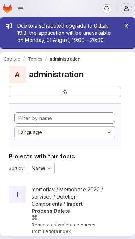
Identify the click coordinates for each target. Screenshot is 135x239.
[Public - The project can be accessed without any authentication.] (34, 217)
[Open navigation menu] (20, 8)
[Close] (126, 25)
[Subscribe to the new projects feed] (65, 91)
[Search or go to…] (107, 8)
